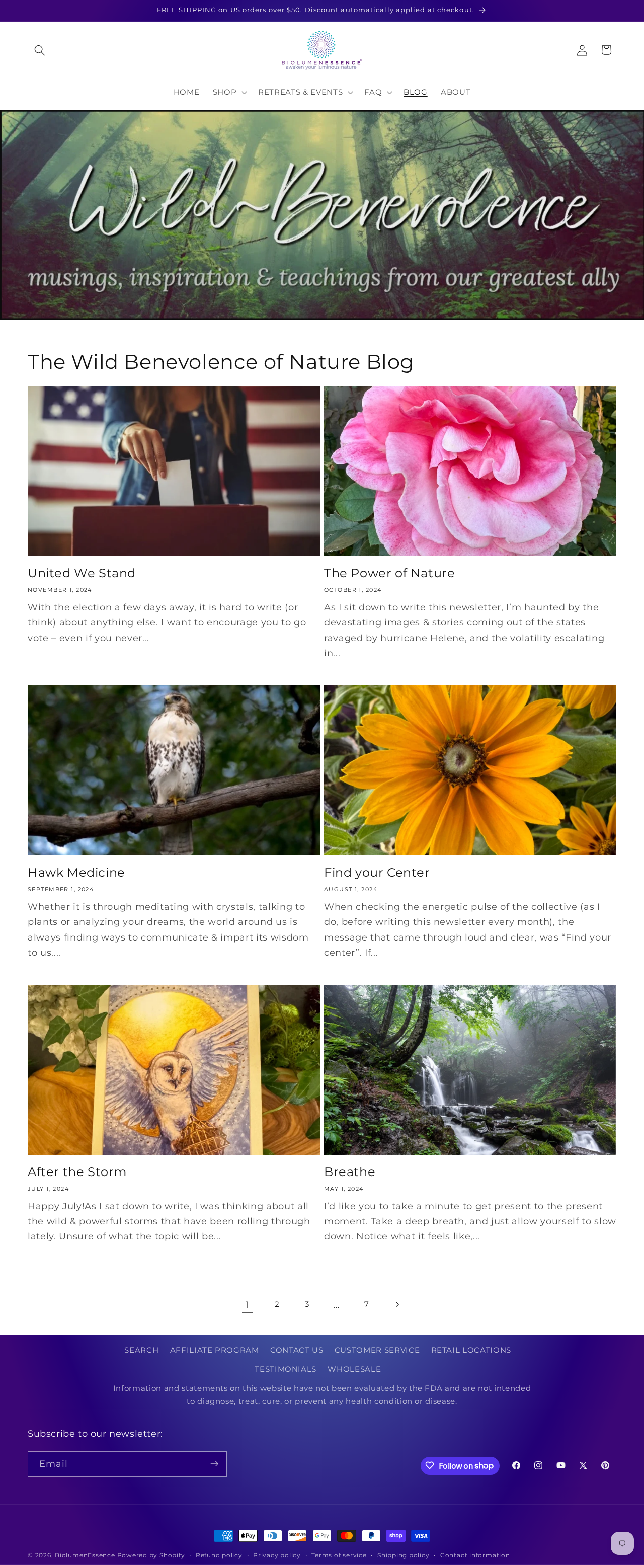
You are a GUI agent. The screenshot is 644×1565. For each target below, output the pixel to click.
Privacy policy (277, 1555)
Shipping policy (403, 1555)
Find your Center (377, 872)
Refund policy (219, 1555)
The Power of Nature (389, 573)
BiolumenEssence (85, 1555)
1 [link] (248, 1304)
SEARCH (141, 1350)
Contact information (475, 1555)
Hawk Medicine (76, 872)
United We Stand (82, 573)
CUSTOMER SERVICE (377, 1350)
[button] (40, 50)
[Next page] (396, 1305)
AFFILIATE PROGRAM (214, 1350)
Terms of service (338, 1555)
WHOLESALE (354, 1369)
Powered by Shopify (151, 1555)
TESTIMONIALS (285, 1369)
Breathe (349, 1171)
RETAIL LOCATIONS (471, 1350)
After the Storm (77, 1171)
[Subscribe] (214, 1464)
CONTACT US (297, 1350)
